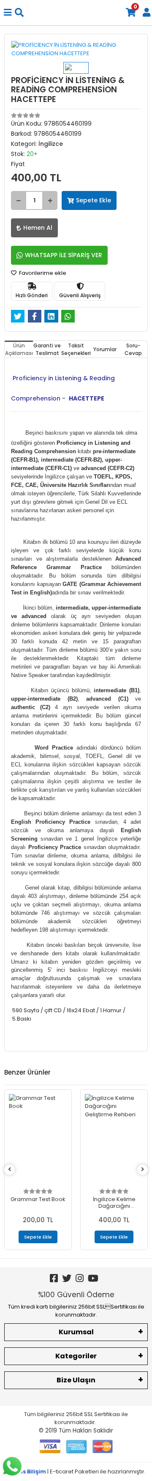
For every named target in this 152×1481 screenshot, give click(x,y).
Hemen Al (37, 227)
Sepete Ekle (93, 200)
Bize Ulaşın (76, 1380)
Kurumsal (76, 1332)
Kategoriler (76, 1356)
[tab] (19, 349)
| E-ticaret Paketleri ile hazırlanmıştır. (76, 1472)
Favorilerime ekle (42, 273)
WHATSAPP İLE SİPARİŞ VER (63, 255)
